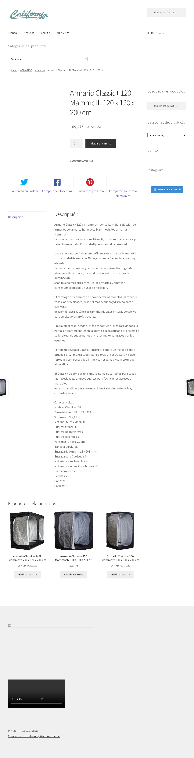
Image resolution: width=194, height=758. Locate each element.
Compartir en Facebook (57, 191)
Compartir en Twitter (24, 191)
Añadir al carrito (100, 143)
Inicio (14, 70)
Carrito (45, 33)
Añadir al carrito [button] (27, 574)
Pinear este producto (90, 191)
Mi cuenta (63, 33)
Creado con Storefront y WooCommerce (34, 736)
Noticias (28, 33)
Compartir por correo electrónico (123, 193)
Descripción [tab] (15, 217)
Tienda (12, 33)
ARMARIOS (26, 70)
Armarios (40, 70)
